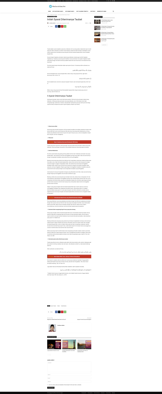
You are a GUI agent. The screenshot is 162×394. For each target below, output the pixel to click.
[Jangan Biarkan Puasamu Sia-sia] (54, 344)
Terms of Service (97, 392)
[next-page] (50, 355)
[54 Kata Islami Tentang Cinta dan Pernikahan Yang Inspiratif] (97, 28)
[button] (113, 11)
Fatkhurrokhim (52, 23)
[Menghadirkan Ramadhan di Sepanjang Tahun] (84, 344)
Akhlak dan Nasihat (53, 14)
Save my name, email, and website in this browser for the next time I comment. (65, 384)
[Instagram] (109, 1)
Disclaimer (103, 392)
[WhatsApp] (65, 26)
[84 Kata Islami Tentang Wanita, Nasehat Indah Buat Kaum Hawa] (97, 34)
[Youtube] (114, 1)
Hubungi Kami (90, 392)
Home (48, 14)
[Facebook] (107, 1)
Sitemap (113, 392)
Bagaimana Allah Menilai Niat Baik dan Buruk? (56, 319)
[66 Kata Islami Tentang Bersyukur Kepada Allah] (97, 40)
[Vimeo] (112, 1)
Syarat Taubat (53, 305)
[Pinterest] (62, 26)
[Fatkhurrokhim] (48, 23)
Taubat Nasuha (63, 305)
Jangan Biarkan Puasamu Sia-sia (53, 350)
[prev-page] (48, 355)
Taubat (56, 16)
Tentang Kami (83, 392)
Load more (104, 44)
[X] (110, 1)
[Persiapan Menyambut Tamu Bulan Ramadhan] (69, 344)
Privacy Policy (108, 392)
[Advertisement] (69, 39)
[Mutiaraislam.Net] (57, 6)
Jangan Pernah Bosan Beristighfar (84, 319)
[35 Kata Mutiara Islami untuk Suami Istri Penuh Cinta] (97, 22)
